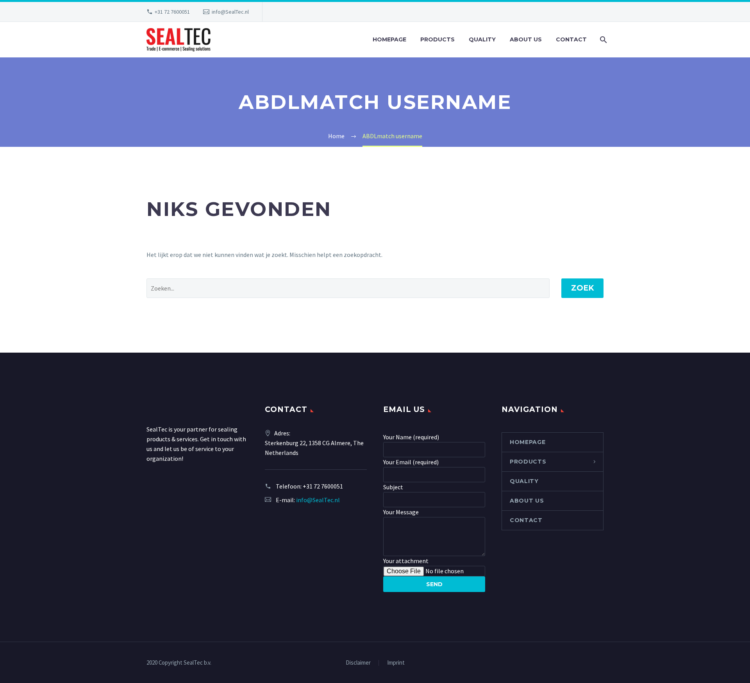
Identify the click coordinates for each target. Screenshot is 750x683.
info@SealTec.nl (230, 11)
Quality (482, 39)
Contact (571, 39)
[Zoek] (602, 40)
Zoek (582, 288)
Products (437, 39)
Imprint (396, 663)
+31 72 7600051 (172, 11)
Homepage (389, 39)
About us (526, 39)
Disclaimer (358, 663)
